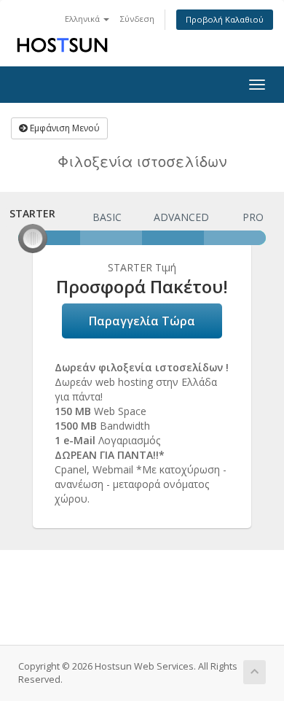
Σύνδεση (137, 18)
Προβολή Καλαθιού (225, 19)
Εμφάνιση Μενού (64, 128)
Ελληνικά (83, 18)
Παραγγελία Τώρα (142, 321)
